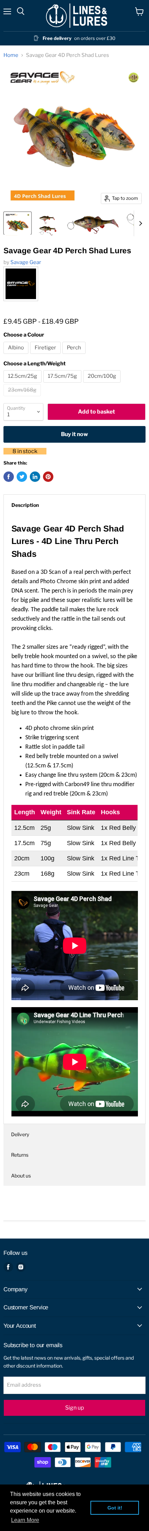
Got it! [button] (114, 1508)
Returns (19, 1155)
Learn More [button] (25, 1520)
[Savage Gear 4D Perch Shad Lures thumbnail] (17, 223)
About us (21, 1176)
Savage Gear (25, 262)
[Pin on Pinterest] (48, 476)
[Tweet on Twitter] (22, 476)
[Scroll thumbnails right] (139, 223)
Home (10, 55)
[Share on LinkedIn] (35, 476)
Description (25, 505)
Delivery (20, 1134)
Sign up (74, 1407)
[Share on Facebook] (8, 476)
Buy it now (74, 434)
